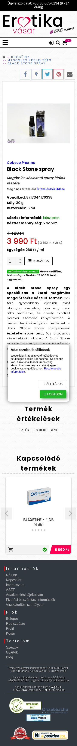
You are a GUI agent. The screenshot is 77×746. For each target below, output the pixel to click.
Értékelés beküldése (51, 189)
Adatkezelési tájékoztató (24, 595)
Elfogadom (53, 394)
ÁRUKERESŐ (47, 689)
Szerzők (12, 647)
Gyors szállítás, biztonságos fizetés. (34, 273)
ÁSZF (10, 590)
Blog (9, 657)
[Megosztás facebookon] (25, 74)
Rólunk (11, 575)
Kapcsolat (13, 580)
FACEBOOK (22, 689)
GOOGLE (56, 686)
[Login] (51, 43)
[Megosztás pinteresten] (58, 74)
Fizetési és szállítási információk (30, 600)
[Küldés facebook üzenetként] (36, 74)
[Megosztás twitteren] (47, 74)
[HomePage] (38, 24)
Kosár (10, 633)
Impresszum (15, 585)
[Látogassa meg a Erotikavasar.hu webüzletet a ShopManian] (38, 720)
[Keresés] (58, 43)
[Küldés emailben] (70, 74)
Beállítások (53, 384)
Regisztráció (15, 623)
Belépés (12, 618)
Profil (10, 628)
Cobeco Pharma (21, 162)
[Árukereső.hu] (25, 712)
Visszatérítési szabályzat (24, 604)
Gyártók (12, 652)
